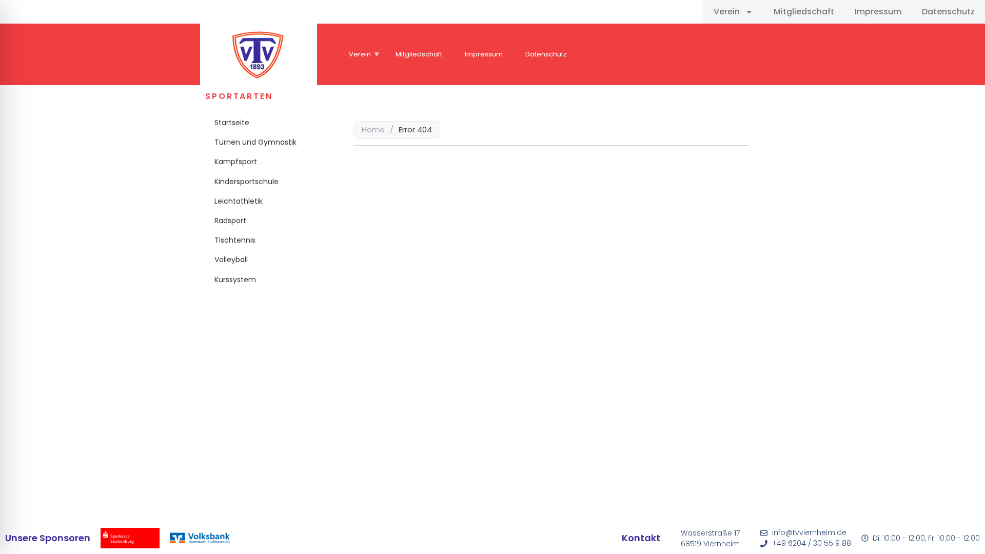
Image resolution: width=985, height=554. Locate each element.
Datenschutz (948, 11)
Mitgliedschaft (804, 11)
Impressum (878, 11)
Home (373, 129)
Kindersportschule (246, 181)
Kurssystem (235, 279)
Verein (727, 11)
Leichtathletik (238, 201)
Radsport (230, 220)
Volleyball (231, 259)
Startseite (231, 122)
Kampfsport (235, 161)
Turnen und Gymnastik (255, 142)
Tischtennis (234, 240)
